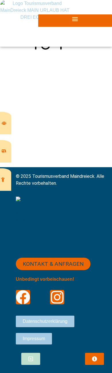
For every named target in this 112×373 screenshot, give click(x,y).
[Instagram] (57, 297)
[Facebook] (23, 297)
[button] (75, 19)
